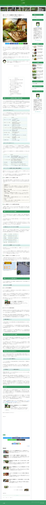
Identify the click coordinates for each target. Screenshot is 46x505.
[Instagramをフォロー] (15, 443)
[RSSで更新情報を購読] (20, 443)
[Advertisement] (16, 71)
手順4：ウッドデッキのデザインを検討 (14, 90)
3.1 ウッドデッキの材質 (13, 88)
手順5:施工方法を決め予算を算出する (14, 91)
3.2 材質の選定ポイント (13, 89)
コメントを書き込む (16, 495)
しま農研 (37, 26)
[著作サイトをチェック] (12, 443)
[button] (25, 43)
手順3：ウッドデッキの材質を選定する (14, 87)
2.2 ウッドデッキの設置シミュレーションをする (16, 86)
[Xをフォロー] (14, 443)
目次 (15, 78)
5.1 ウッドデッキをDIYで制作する (14, 92)
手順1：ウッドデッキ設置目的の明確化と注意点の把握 (16, 79)
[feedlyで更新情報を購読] (18, 443)
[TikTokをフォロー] (17, 443)
